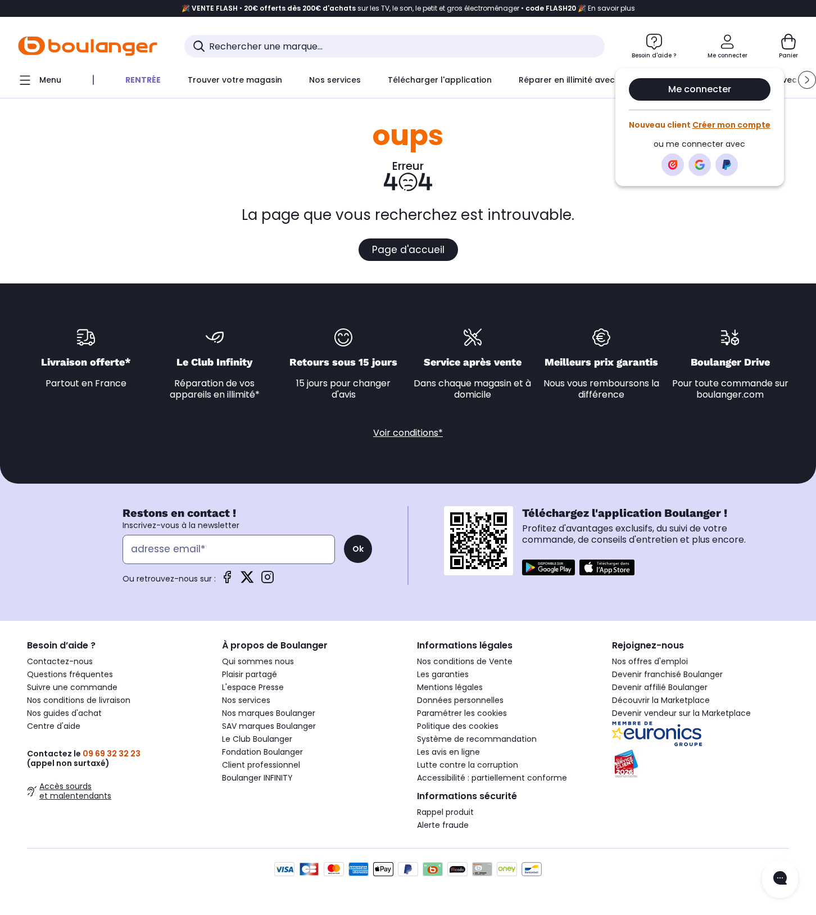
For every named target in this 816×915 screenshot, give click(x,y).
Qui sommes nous (258, 661)
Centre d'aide (53, 726)
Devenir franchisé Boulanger (667, 674)
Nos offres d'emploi (650, 661)
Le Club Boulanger (257, 739)
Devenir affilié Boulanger (660, 687)
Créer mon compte (731, 124)
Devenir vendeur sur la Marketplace (681, 713)
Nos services (246, 700)
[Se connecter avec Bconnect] (672, 165)
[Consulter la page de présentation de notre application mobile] (548, 567)
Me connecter (699, 89)
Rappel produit (445, 812)
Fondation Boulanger (262, 752)
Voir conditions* (408, 432)
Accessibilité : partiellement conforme (492, 777)
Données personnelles (460, 700)
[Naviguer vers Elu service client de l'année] (700, 764)
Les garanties (443, 674)
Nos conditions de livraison (78, 700)
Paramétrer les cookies (462, 713)
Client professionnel (261, 764)
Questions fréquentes (70, 674)
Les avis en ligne (448, 752)
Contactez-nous (60, 661)
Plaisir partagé (249, 674)
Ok (358, 549)
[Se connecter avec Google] (699, 165)
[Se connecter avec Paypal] (726, 165)
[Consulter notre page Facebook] (227, 580)
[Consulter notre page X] (247, 580)
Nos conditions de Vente (465, 661)
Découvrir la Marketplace (661, 700)
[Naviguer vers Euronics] (700, 734)
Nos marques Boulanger (268, 713)
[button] (807, 80)
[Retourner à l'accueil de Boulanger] (87, 46)
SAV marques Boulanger (269, 726)
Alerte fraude (443, 825)
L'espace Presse (253, 687)
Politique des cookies (457, 726)
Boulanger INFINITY (257, 777)
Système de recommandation (477, 739)
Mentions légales (450, 687)
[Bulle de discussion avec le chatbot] (780, 879)
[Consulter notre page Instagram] (267, 580)
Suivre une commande (72, 687)
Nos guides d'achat (64, 713)
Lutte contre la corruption (467, 764)
